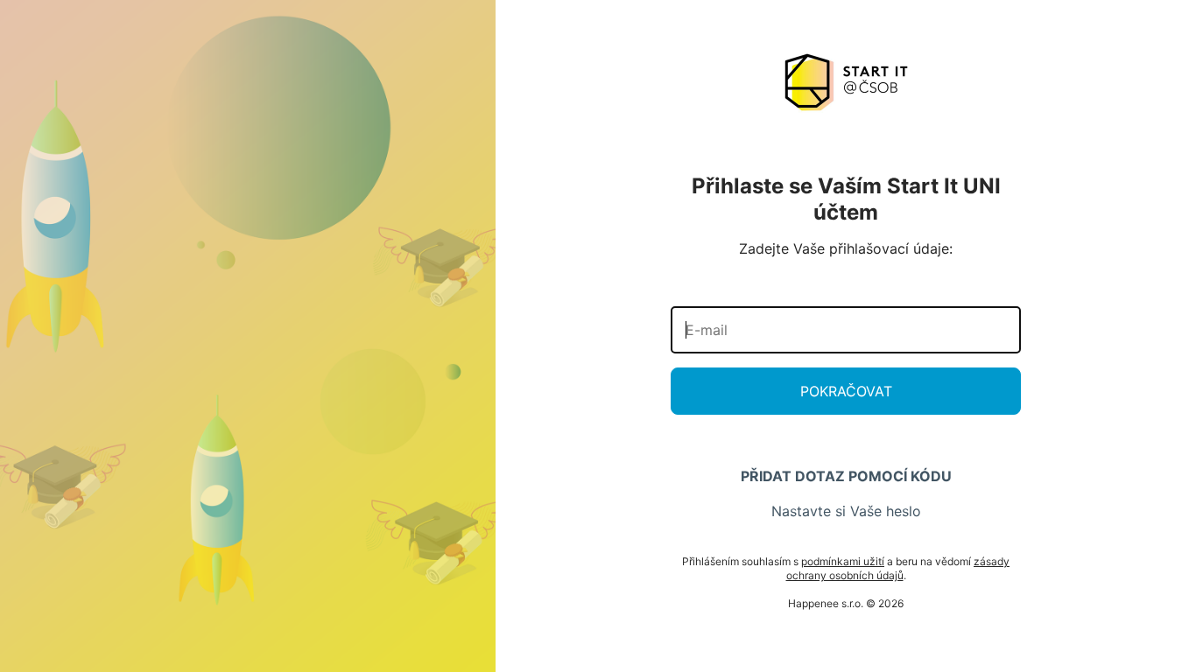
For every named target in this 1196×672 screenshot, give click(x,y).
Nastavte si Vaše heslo (846, 511)
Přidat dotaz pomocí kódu (846, 476)
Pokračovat (846, 391)
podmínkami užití (842, 561)
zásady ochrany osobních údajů (898, 568)
